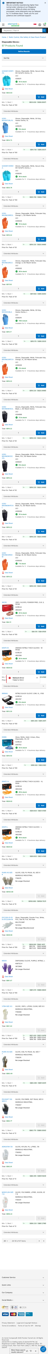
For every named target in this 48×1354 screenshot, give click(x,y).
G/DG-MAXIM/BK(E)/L (7, 408)
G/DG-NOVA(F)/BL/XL (7, 119)
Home (4, 37)
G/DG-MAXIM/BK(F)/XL (8, 505)
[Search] (44, 30)
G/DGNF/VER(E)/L (8, 167)
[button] (3, 25)
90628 (4, 961)
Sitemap (38, 1326)
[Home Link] (18, 25)
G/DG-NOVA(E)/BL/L (7, 311)
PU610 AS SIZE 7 (7, 1053)
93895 (4, 737)
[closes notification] (45, 3)
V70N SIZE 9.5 (7, 1006)
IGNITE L (5, 827)
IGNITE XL (5, 781)
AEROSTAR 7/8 (7, 1147)
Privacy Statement (8, 1323)
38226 (4, 602)
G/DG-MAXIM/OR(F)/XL (8, 359)
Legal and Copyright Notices (27, 1323)
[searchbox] (22, 30)
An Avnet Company (9, 1338)
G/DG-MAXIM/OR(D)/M (7, 555)
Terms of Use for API (25, 1326)
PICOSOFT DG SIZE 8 (7, 1100)
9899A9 (5, 693)
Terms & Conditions (9, 1326)
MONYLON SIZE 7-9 (7, 1193)
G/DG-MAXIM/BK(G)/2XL (7, 456)
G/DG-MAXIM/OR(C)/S (7, 263)
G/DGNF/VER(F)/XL (8, 72)
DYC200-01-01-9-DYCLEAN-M (7, 918)
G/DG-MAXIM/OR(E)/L (7, 214)
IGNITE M (5, 648)
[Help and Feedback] (43, 1349)
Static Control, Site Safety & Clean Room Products (28, 37)
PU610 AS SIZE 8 (7, 873)
